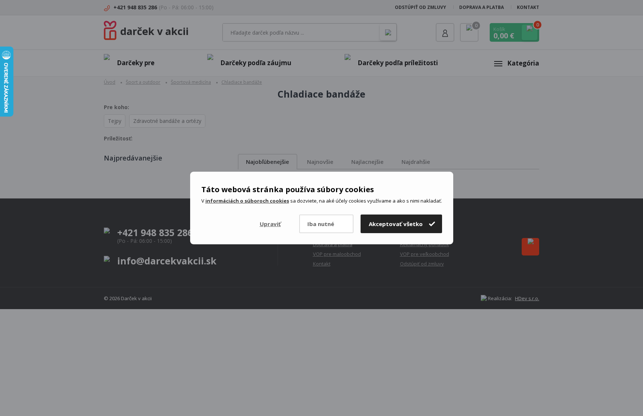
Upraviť (270, 224)
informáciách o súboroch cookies (247, 200)
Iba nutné (320, 224)
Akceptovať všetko (396, 224)
